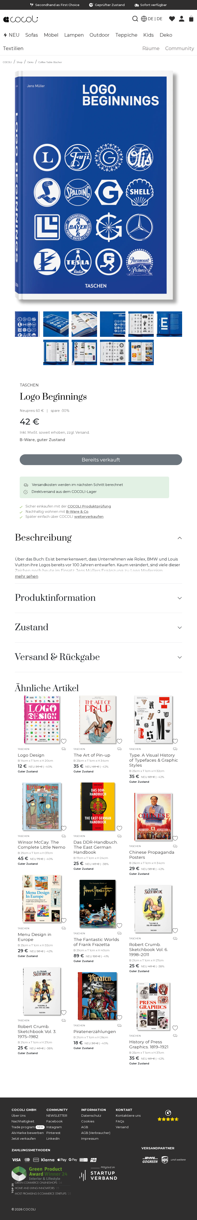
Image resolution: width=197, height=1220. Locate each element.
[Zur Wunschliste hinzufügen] (63, 741)
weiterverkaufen (89, 516)
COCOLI (7, 62)
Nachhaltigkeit (23, 1121)
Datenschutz (91, 1115)
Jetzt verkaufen (24, 1138)
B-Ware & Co (77, 511)
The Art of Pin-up (92, 755)
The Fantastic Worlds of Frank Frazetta (96, 942)
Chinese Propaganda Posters (151, 855)
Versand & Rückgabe (57, 657)
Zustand (32, 627)
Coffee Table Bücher (50, 62)
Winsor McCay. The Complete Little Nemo (41, 845)
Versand (122, 1127)
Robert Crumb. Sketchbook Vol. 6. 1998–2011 (148, 949)
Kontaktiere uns (128, 1115)
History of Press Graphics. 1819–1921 (148, 1044)
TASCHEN (29, 385)
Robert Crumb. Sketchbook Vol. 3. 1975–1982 (37, 1031)
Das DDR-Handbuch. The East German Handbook (96, 847)
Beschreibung (43, 538)
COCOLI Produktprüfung (89, 506)
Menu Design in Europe (34, 937)
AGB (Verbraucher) (95, 1133)
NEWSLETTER (56, 1115)
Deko (30, 62)
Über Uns (18, 1115)
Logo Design (31, 755)
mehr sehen (26, 576)
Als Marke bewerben (28, 1133)
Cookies (87, 1121)
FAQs (120, 1121)
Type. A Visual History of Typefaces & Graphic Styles (153, 760)
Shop (19, 62)
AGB (84, 1127)
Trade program (27, 1127)
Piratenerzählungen (95, 1031)
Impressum (89, 1138)
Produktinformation (55, 598)
